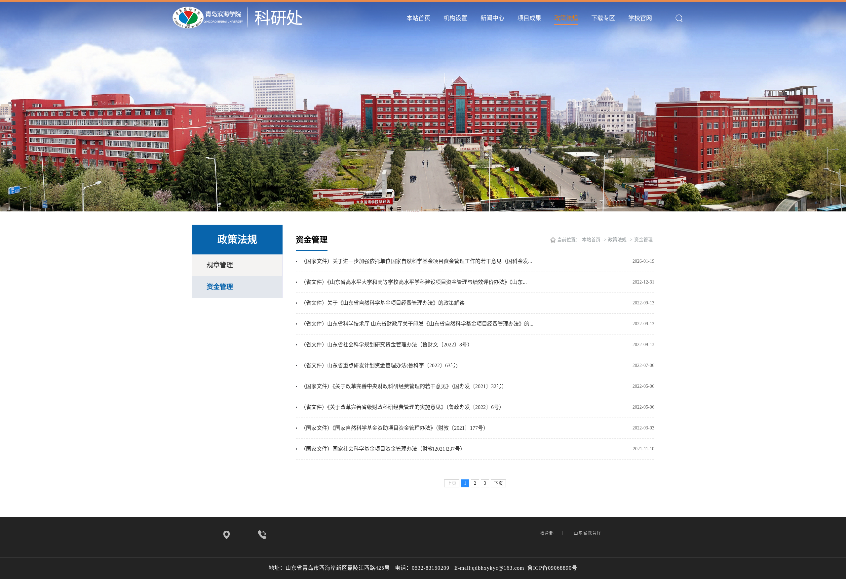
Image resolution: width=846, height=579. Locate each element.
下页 (498, 483)
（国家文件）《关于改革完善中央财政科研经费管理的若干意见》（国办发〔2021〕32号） (404, 386)
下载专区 (603, 18)
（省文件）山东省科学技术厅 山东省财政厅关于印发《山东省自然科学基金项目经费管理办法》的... (417, 324)
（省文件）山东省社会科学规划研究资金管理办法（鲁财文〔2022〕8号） (387, 344)
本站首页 (418, 18)
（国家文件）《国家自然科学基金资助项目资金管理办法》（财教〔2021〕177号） (394, 428)
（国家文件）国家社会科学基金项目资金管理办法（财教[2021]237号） (383, 449)
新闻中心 (492, 18)
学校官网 (640, 18)
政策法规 (566, 18)
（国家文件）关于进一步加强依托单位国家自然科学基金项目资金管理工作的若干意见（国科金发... (416, 261)
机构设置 (455, 18)
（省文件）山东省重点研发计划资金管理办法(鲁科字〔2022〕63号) (379, 365)
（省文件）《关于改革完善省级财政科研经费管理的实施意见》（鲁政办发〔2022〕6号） (402, 407)
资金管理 (220, 286)
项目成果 (529, 18)
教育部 (547, 532)
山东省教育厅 (588, 532)
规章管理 (220, 265)
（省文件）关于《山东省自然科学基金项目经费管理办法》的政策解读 (383, 303)
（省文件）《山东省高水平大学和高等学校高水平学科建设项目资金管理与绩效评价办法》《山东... (414, 282)
